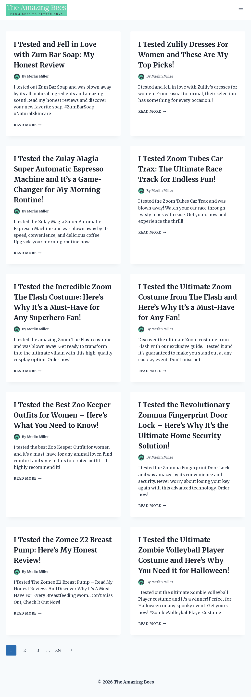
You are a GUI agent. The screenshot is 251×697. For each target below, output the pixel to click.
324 (58, 650)
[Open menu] (240, 9)
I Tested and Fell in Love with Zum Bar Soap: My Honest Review (55, 54)
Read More (28, 125)
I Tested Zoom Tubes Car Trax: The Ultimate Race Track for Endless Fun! (180, 169)
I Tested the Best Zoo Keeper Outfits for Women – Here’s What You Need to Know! (62, 415)
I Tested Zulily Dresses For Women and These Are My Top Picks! (183, 54)
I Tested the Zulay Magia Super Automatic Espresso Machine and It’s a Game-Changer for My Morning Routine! (58, 179)
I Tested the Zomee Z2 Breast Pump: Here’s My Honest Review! (63, 550)
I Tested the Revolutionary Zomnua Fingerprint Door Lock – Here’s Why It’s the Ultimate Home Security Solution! (184, 425)
